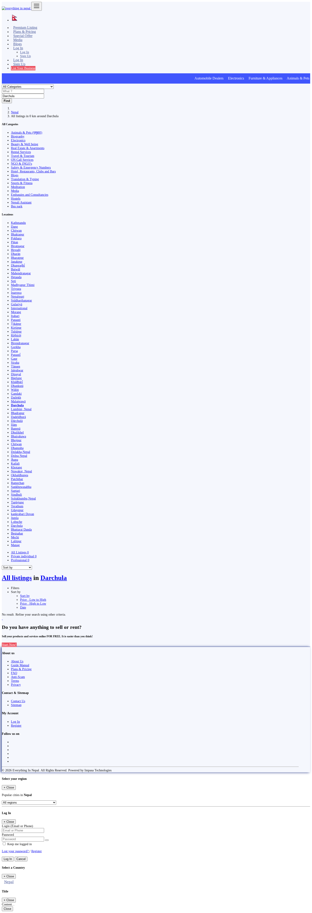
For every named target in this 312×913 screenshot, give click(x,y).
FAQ (14, 673)
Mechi (15, 537)
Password (8, 834)
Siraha (15, 362)
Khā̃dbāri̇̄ (17, 382)
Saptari (15, 490)
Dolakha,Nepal (20, 452)
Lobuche (16, 522)
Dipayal (16, 374)
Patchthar (17, 479)
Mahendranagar (21, 273)
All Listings (20, 552)
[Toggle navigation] (36, 6)
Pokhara (16, 238)
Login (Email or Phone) (17, 826)
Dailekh (16, 397)
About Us (17, 661)
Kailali (15, 463)
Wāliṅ (15, 390)
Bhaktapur (17, 234)
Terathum (17, 506)
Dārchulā (17, 421)
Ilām (14, 424)
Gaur (14, 358)
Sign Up (25, 56)
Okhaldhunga (19, 475)
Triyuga (16, 289)
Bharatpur (17, 257)
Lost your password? (15, 851)
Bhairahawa (18, 436)
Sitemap (16, 705)
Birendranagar (20, 343)
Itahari (15, 316)
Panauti (16, 320)
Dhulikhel (17, 432)
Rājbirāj (16, 335)
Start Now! (9, 644)
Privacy (16, 684)
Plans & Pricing (21, 669)
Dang (14, 226)
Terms (15, 681)
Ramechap (17, 483)
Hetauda (16, 277)
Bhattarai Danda (21, 529)
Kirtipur (16, 327)
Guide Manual (20, 665)
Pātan (14, 242)
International (19, 308)
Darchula (17, 405)
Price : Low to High (33, 599)
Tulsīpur (16, 331)
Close (7, 908)
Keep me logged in (19, 844)
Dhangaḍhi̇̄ (18, 265)
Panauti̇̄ (16, 355)
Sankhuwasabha (21, 487)
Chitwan (16, 230)
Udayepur (17, 510)
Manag (15, 545)
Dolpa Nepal (19, 456)
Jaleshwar (17, 370)
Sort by (25, 596)
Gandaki (16, 393)
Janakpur (16, 261)
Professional (20, 560)
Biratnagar (17, 246)
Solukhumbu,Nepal (23, 498)
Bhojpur (16, 440)
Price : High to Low (33, 603)
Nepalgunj (17, 296)
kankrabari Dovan (22, 514)
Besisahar (17, 533)
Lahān (15, 339)
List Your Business (23, 68)
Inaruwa (16, 292)
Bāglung (16, 378)
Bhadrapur (17, 413)
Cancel (21, 859)
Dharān (15, 254)
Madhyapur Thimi (22, 285)
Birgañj (16, 250)
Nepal (15, 112)
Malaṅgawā (18, 401)
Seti (13, 281)
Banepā (15, 428)
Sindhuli (16, 494)
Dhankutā (17, 386)
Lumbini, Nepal (21, 409)
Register (16, 725)
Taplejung (17, 502)
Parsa (14, 351)
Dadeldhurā (18, 417)
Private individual (24, 556)
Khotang (16, 467)
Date (23, 607)
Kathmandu (18, 223)
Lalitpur (16, 541)
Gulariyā (16, 304)
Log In (24, 52)
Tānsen (15, 366)
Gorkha (16, 347)
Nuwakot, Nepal (21, 471)
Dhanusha (17, 448)
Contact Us (18, 701)
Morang (16, 312)
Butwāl (15, 269)
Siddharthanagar (21, 300)
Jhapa (14, 459)
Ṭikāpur (16, 324)
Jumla (15, 518)
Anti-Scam (18, 677)
